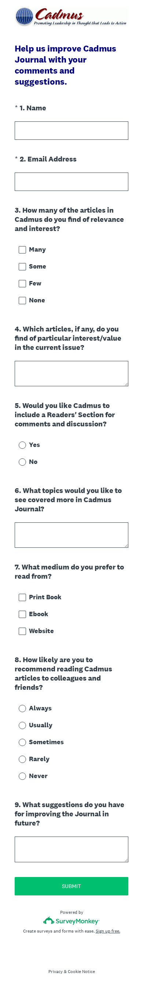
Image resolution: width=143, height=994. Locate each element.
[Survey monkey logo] (72, 921)
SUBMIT (71, 886)
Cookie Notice (81, 972)
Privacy (55, 972)
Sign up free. (108, 931)
